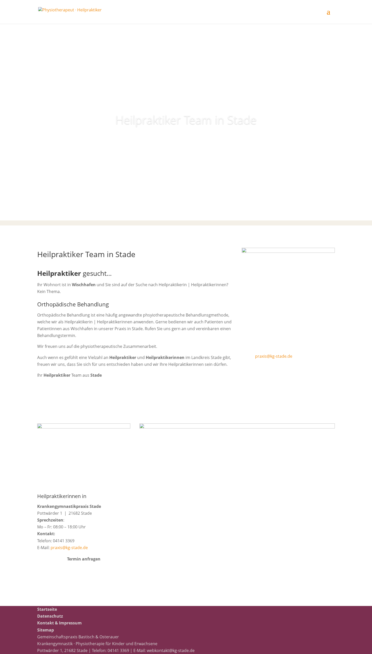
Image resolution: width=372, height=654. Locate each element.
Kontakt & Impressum (59, 623)
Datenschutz (50, 616)
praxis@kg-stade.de (273, 356)
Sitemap (45, 630)
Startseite (47, 609)
